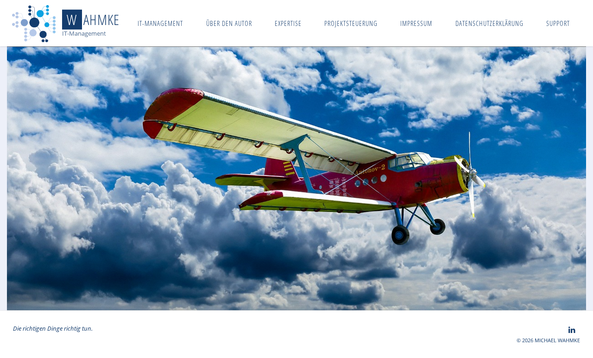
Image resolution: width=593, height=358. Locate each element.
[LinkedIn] (572, 330)
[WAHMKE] (34, 23)
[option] (296, 178)
